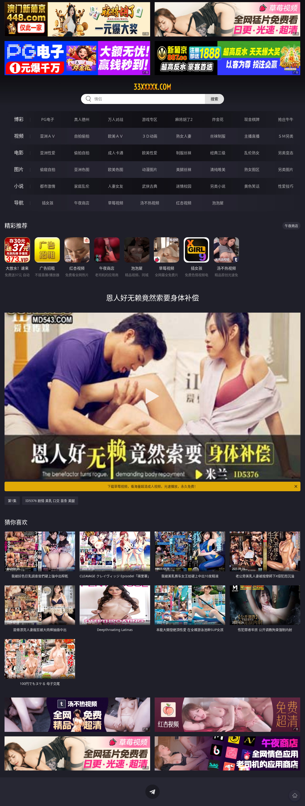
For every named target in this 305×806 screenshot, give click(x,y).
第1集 (12, 500)
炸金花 (218, 119)
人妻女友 (115, 186)
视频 (19, 136)
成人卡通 (115, 152)
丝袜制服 (217, 136)
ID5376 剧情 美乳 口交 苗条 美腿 (50, 500)
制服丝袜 (183, 152)
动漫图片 (149, 169)
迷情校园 (183, 186)
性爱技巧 (285, 186)
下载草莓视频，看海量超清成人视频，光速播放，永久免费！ (152, 486)
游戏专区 (149, 119)
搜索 (214, 99)
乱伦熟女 (251, 152)
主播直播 (251, 136)
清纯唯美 (217, 169)
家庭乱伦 (81, 186)
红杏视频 (183, 203)
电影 (19, 153)
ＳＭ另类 (285, 136)
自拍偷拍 (81, 136)
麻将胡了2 (184, 119)
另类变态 (285, 152)
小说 (19, 186)
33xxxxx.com (152, 87)
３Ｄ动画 (149, 136)
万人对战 (115, 119)
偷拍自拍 (81, 152)
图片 (19, 169)
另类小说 (217, 186)
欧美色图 (115, 169)
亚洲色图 (81, 169)
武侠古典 (149, 186)
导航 (19, 203)
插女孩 (47, 203)
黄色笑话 (251, 186)
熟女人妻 (183, 136)
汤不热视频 (149, 203)
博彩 (19, 119)
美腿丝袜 (183, 169)
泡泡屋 (218, 203)
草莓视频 (115, 203)
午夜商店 (81, 203)
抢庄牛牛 (285, 119)
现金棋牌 (251, 119)
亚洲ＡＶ (47, 136)
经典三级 (217, 152)
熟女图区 (251, 169)
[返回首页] (294, 795)
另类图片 (285, 169)
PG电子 (47, 119)
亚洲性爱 (47, 152)
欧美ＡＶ (115, 136)
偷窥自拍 (47, 169)
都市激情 (47, 186)
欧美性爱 (149, 152)
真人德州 (81, 119)
